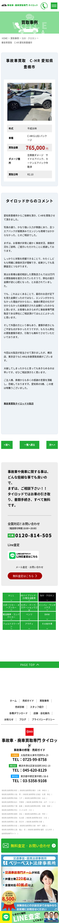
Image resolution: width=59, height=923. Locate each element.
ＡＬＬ (11, 595)
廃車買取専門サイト (9, 833)
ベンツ (29, 614)
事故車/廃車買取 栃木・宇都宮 (13, 802)
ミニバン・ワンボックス (47, 606)
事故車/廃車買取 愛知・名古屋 (13, 818)
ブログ (22, 719)
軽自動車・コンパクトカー (11, 616)
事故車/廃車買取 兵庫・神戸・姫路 (32, 826)
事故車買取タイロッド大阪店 (19, 403)
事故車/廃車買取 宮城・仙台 (35, 798)
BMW (47, 614)
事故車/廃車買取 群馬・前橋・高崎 (37, 806)
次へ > (52, 444)
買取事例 (44, 700)
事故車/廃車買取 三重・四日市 (13, 822)
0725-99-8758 (35, 759)
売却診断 (19, 706)
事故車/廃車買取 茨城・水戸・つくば (40, 802)
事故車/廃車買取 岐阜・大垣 (36, 818)
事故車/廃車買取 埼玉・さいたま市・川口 (17, 810)
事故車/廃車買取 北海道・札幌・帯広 (36, 794)
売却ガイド (28, 700)
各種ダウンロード (18, 713)
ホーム (13, 700)
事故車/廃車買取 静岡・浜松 (12, 814)
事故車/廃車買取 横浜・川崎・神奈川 (33, 790)
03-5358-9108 (35, 780)
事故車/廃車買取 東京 (9, 790)
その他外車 (47, 623)
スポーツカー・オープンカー (11, 606)
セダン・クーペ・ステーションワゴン (29, 607)
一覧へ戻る (29, 444)
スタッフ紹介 (37, 706)
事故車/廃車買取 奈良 (9, 826)
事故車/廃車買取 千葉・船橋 (12, 806)
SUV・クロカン (47, 595)
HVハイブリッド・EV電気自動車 (29, 597)
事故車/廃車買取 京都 (34, 822)
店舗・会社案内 (41, 713)
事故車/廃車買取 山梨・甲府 (35, 814)
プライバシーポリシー (43, 719)
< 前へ (7, 444)
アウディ (29, 623)
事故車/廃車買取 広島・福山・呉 (14, 829)
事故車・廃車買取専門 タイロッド (30, 744)
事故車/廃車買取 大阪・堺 (11, 794)
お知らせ (8, 719)
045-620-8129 (35, 770)
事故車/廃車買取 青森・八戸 (12, 798)
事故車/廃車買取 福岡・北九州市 (40, 829)
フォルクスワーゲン (11, 625)
